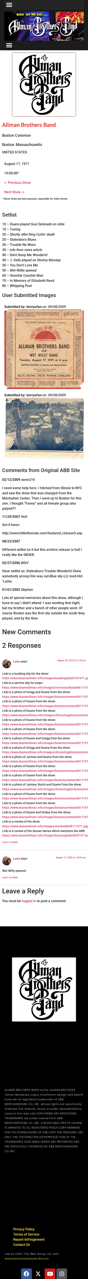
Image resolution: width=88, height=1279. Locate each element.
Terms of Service (26, 1234)
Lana (16, 661)
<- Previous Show (17, 183)
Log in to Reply (10, 842)
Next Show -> (14, 192)
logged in (29, 901)
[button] (9, 5)
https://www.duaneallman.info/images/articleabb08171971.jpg (45, 826)
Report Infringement (28, 1239)
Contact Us (21, 1245)
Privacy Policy (24, 1229)
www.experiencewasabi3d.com (27, 1258)
